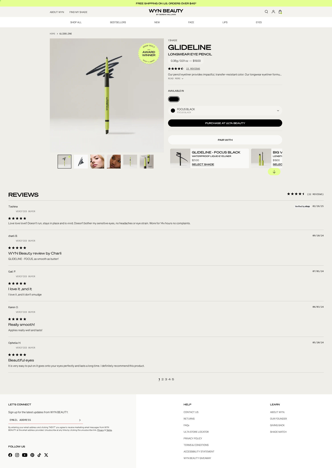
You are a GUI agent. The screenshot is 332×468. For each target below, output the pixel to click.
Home (52, 34)
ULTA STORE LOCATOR (196, 431)
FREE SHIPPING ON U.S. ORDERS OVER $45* (166, 3)
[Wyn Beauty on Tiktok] (39, 455)
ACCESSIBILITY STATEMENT (199, 451)
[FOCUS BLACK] (173, 99)
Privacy (100, 430)
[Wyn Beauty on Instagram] (17, 455)
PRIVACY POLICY (193, 438)
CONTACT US (191, 412)
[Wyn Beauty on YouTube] (24, 455)
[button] (225, 110)
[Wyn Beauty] (166, 11)
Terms (109, 430)
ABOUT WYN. (277, 412)
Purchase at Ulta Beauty (225, 123)
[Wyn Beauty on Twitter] (46, 455)
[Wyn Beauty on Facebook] (10, 455)
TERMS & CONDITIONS (196, 444)
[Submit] (80, 420)
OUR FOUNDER (278, 418)
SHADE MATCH (278, 431)
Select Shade (203, 164)
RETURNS (189, 418)
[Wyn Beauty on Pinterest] (32, 455)
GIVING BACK (277, 425)
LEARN (275, 404)
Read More (174, 79)
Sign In (273, 12)
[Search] (266, 12)
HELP (187, 404)
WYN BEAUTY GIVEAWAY (197, 458)
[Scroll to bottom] (274, 171)
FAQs (186, 425)
